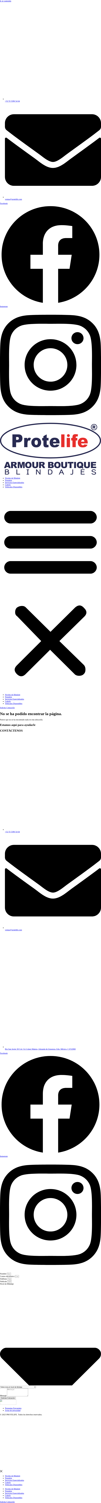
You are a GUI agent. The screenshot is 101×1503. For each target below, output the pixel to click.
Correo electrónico (7, 1276)
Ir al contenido (5, 1)
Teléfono (3, 1279)
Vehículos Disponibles (13, 487)
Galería (8, 485)
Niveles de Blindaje (12, 478)
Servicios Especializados (14, 483)
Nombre (3, 1274)
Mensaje (3, 1396)
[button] (50, 591)
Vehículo (3, 1281)
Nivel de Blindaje (7, 1284)
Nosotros (8, 480)
